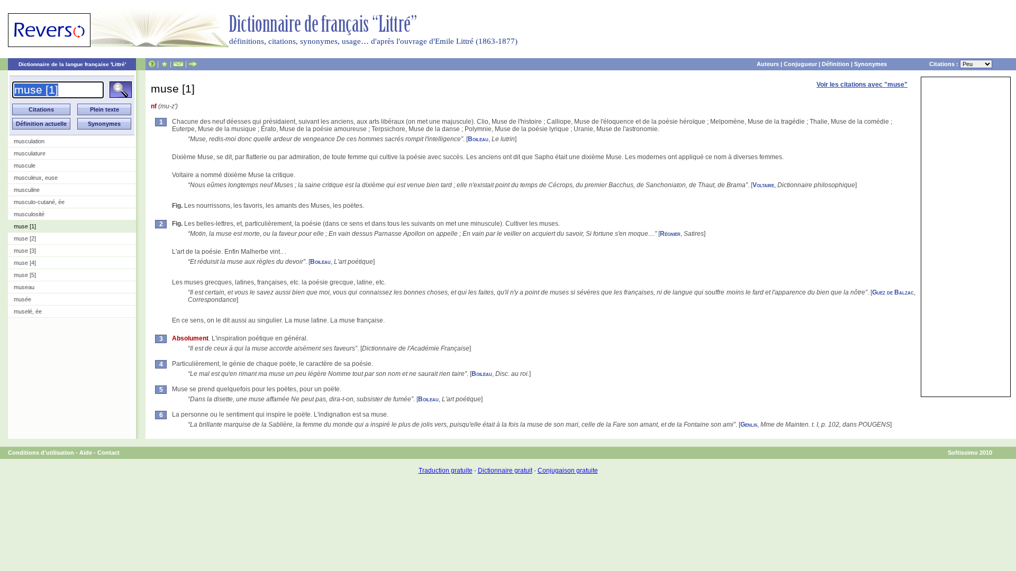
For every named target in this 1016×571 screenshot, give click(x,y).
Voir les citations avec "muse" (862, 84)
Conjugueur (800, 64)
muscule (24, 165)
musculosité (29, 214)
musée (22, 299)
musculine (27, 190)
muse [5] (25, 275)
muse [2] (25, 238)
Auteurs (768, 64)
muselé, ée (28, 311)
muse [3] (25, 250)
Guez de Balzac (893, 292)
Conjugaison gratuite (568, 470)
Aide (85, 452)
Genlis (748, 424)
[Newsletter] (178, 64)
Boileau (478, 139)
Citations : (944, 64)
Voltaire (763, 185)
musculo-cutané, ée (39, 202)
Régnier (670, 233)
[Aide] (152, 64)
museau (24, 287)
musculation (29, 141)
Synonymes (870, 64)
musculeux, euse (36, 177)
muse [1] (25, 226)
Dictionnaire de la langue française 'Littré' (72, 64)
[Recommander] (192, 64)
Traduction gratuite (446, 470)
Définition (835, 64)
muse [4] (25, 263)
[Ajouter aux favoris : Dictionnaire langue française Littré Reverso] (164, 64)
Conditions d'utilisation (41, 452)
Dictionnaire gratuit (505, 470)
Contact (108, 452)
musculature (30, 153)
